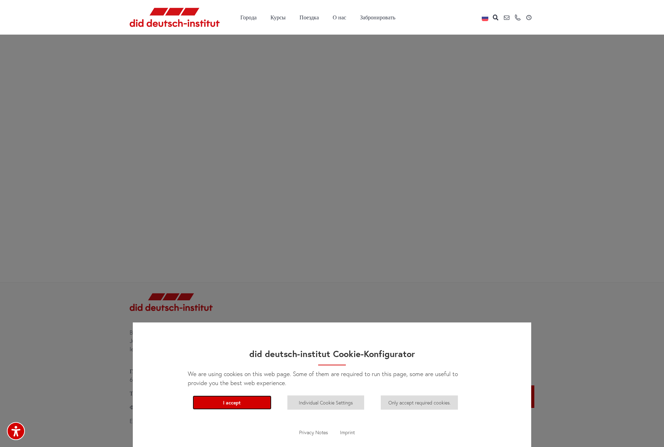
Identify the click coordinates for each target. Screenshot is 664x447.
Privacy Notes (313, 432)
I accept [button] (232, 402)
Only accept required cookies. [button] (419, 402)
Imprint (347, 432)
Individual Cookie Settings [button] (326, 402)
